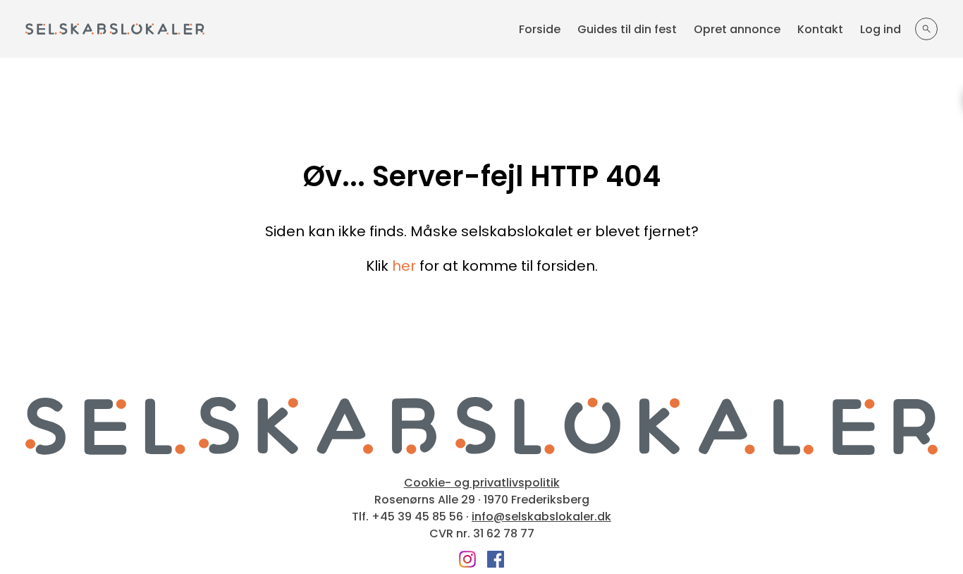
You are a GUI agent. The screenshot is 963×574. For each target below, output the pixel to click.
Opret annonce (737, 29)
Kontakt (820, 29)
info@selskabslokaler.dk (541, 517)
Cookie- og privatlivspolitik (482, 483)
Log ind (880, 29)
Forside (539, 29)
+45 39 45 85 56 (417, 517)
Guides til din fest (627, 29)
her (404, 266)
